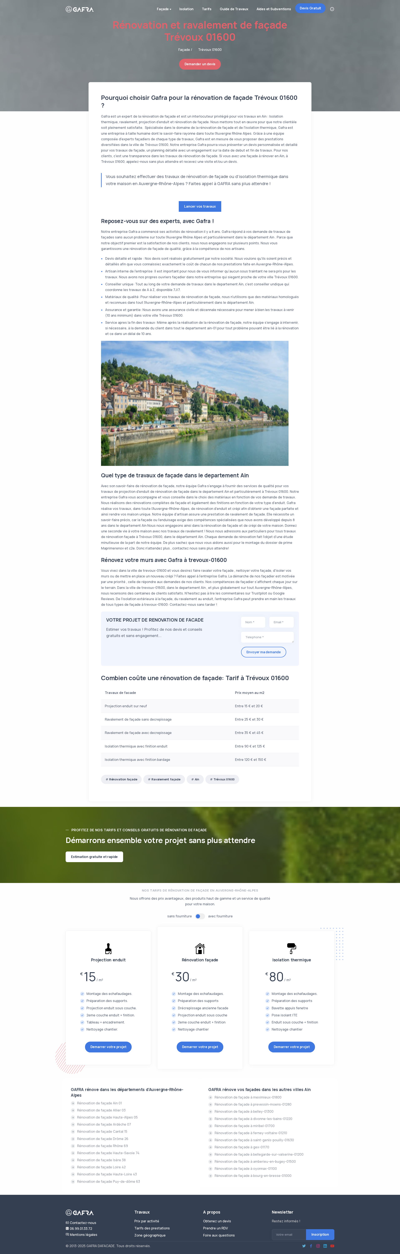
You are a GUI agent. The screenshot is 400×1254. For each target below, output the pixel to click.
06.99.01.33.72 (80, 1228)
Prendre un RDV (215, 1228)
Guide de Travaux (234, 9)
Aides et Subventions (274, 9)
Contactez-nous (82, 1222)
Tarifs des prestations (152, 1228)
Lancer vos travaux (200, 206)
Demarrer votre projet (108, 1047)
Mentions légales (83, 1234)
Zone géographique (150, 1235)
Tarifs (206, 9)
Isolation (186, 9)
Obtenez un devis (217, 1221)
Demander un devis (200, 64)
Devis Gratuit (310, 8)
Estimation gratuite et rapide (94, 856)
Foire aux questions (219, 1235)
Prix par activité (146, 1221)
